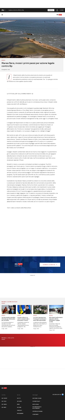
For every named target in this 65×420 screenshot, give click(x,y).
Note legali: (35, 395)
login (61, 10)
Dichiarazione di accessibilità (36, 407)
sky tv (18, 398)
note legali (35, 404)
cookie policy (36, 401)
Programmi (20, 413)
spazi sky (19, 410)
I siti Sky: (4, 395)
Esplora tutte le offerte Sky (16, 10)
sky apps (19, 401)
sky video (4, 404)
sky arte (4, 407)
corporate (35, 414)
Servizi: (18, 395)
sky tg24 (4, 401)
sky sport (4, 398)
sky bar (19, 407)
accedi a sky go (57, 394)
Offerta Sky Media (37, 411)
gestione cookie (36, 398)
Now (18, 404)
